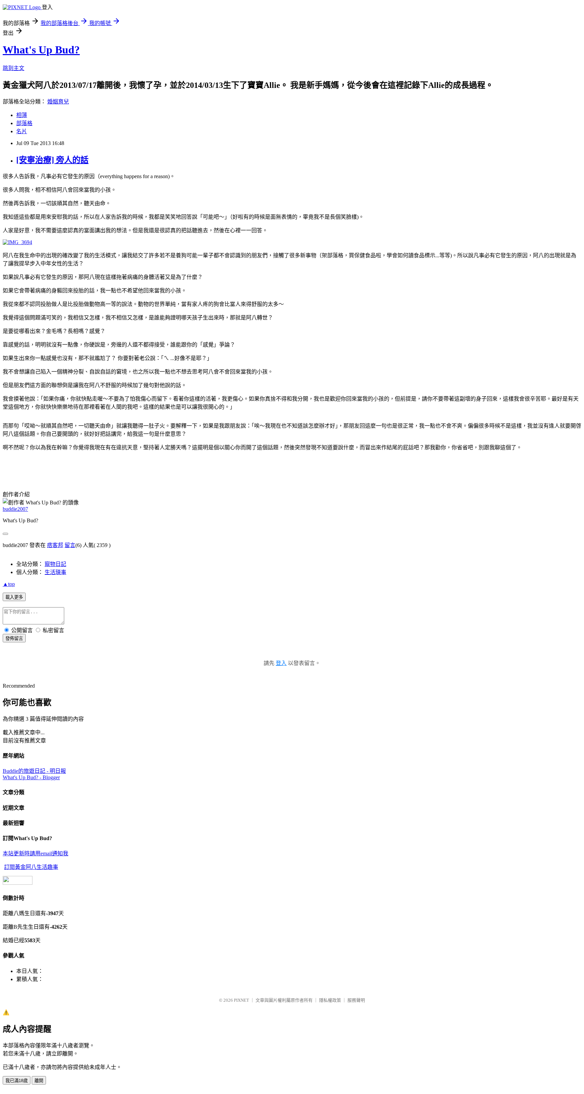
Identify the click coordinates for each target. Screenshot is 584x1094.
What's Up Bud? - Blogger (31, 777)
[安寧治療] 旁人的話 (52, 160)
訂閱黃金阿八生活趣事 (31, 867)
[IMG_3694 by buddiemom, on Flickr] (17, 242)
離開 (38, 1080)
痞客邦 (55, 545)
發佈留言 (14, 638)
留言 (70, 545)
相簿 (21, 115)
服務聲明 (356, 1000)
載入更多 (14, 597)
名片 (21, 131)
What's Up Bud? (41, 50)
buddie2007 (15, 509)
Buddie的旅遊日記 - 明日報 (34, 771)
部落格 (24, 123)
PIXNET (241, 1000)
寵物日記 (55, 564)
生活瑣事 (55, 572)
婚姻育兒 (58, 101)
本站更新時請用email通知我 (35, 853)
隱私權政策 (330, 1000)
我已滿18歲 (16, 1080)
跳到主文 (13, 68)
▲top (9, 584)
